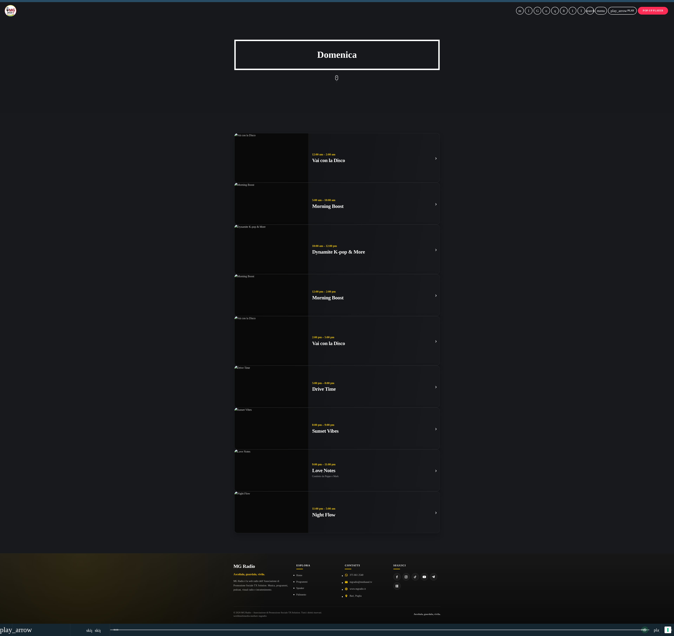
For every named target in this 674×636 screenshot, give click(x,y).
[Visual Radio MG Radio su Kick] (397, 586)
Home (299, 575)
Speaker (300, 588)
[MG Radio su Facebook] (397, 577)
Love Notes (323, 470)
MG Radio (244, 566)
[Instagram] (555, 11)
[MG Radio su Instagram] (406, 577)
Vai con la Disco (328, 160)
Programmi (302, 582)
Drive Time (324, 389)
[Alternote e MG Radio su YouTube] (424, 577)
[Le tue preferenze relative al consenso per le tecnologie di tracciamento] (668, 630)
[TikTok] (537, 11)
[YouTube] (520, 11)
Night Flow (323, 515)
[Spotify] (546, 11)
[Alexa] (581, 11)
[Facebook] (564, 11)
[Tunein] (529, 11)
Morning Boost (327, 206)
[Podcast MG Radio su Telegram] (433, 577)
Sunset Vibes (325, 431)
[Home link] (10, 11)
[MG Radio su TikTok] (415, 577)
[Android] (572, 11)
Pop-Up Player (653, 10)
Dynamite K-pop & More (338, 252)
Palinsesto (301, 594)
